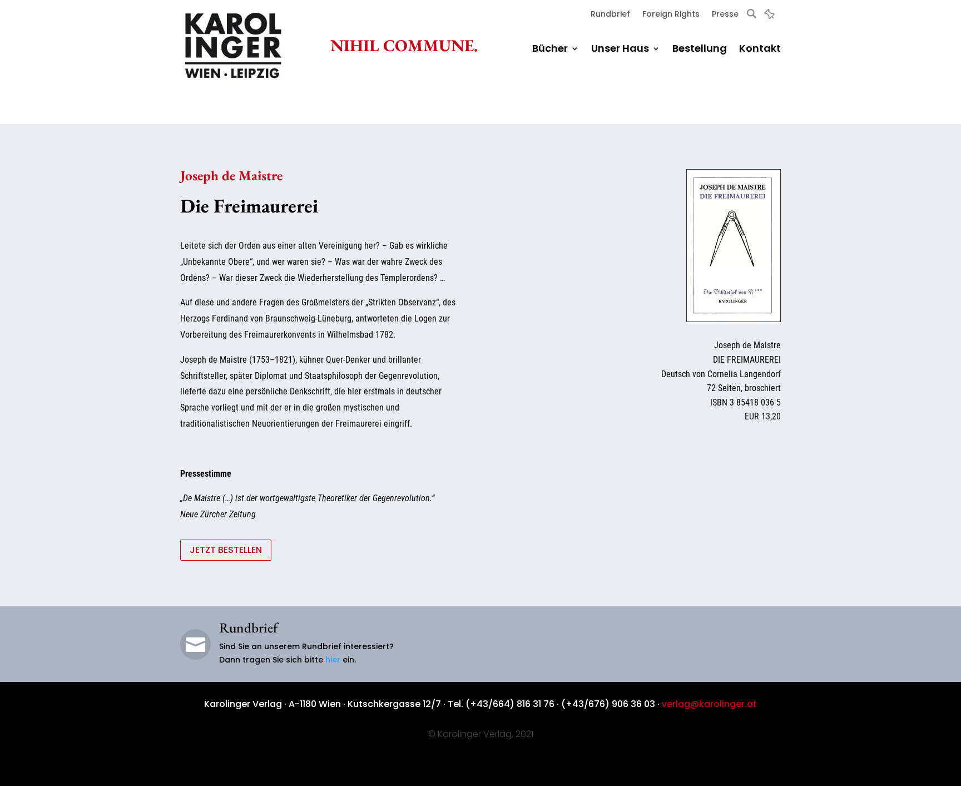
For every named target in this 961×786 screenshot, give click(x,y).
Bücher (550, 50)
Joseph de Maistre (231, 175)
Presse (725, 14)
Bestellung (699, 50)
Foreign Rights (671, 14)
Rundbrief (610, 14)
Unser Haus (620, 50)
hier (332, 659)
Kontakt (760, 50)
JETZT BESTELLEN (226, 549)
